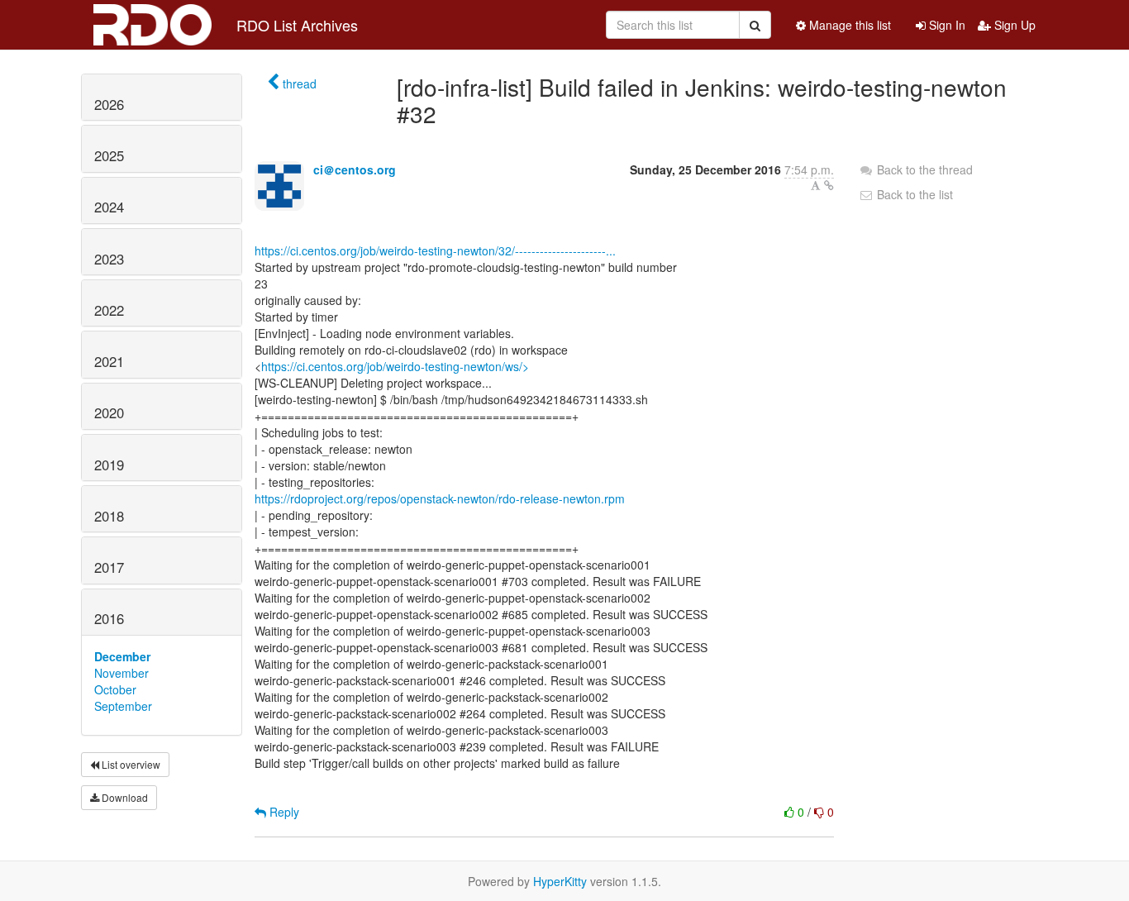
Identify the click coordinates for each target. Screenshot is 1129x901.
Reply (282, 811)
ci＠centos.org (354, 169)
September (123, 706)
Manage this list (848, 25)
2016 (109, 618)
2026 (109, 104)
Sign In (945, 25)
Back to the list (913, 194)
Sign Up (1013, 25)
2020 (109, 412)
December (122, 656)
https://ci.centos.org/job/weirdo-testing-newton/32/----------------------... (435, 250)
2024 (109, 207)
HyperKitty (560, 881)
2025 (109, 155)
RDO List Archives (297, 25)
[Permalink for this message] (829, 185)
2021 (109, 361)
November (121, 673)
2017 (109, 567)
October (115, 689)
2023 (109, 259)
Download (123, 797)
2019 (109, 464)
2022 (109, 310)
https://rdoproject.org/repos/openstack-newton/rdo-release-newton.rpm (440, 498)
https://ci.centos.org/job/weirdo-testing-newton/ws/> (395, 366)
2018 (109, 516)
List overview (129, 764)
